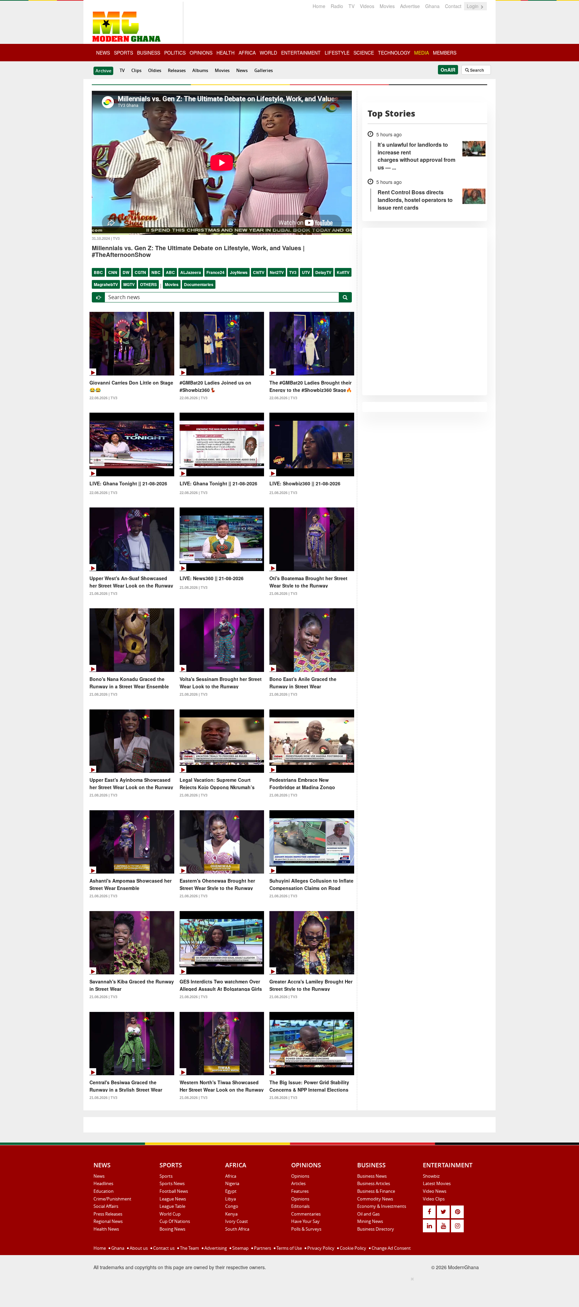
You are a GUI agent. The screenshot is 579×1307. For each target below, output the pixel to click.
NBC (155, 272)
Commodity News (375, 1199)
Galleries (263, 70)
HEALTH (225, 52)
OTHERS (148, 284)
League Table (172, 1206)
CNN (112, 272)
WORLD (268, 52)
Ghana (432, 6)
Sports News (172, 1183)
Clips (136, 70)
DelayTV (323, 272)
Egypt (231, 1191)
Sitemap (240, 1248)
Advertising (215, 1248)
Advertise (410, 6)
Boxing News (172, 1229)
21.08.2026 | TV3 (283, 493)
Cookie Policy (352, 1248)
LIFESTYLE (337, 52)
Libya (230, 1199)
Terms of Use (288, 1248)
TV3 (293, 272)
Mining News (370, 1221)
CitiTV (258, 272)
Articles (298, 1183)
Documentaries (198, 284)
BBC (98, 272)
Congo (231, 1206)
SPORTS (123, 52)
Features (300, 1191)
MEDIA (421, 52)
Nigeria (232, 1183)
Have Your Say (305, 1221)
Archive (103, 71)
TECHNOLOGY (394, 52)
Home (319, 6)
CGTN (140, 272)
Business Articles (373, 1183)
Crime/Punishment (112, 1199)
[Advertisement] (287, 1291)
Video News (434, 1191)
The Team (189, 1248)
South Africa (237, 1229)
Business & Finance (376, 1191)
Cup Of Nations (174, 1221)
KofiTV (343, 272)
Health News (106, 1229)
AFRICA (247, 52)
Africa (230, 1176)
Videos (367, 6)
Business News (372, 1176)
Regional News (108, 1221)
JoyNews (239, 272)
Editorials (300, 1206)
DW (126, 272)
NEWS (103, 52)
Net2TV (277, 272)
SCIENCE (363, 52)
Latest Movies (437, 1183)
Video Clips (434, 1199)
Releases (177, 70)
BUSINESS (148, 52)
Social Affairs (105, 1206)
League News (172, 1199)
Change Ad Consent (391, 1248)
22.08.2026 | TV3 (103, 398)
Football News (173, 1191)
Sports (166, 1176)
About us (138, 1248)
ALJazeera (190, 272)
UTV (306, 272)
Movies (387, 6)
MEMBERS (444, 52)
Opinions (300, 1176)
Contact (453, 6)
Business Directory (375, 1229)
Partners (262, 1248)
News (242, 70)
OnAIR (448, 69)
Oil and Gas (368, 1214)
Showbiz (431, 1176)
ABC (170, 272)
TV (351, 6)
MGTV (129, 284)
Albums (200, 70)
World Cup (170, 1214)
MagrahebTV (106, 284)
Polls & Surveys (306, 1229)
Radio (337, 6)
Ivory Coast (236, 1221)
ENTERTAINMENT (301, 52)
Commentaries (306, 1214)
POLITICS (175, 52)
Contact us (163, 1248)
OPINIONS (201, 52)
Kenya (231, 1214)
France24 (215, 272)
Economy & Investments (381, 1206)
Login (473, 6)
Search (476, 70)
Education (103, 1191)
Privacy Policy (320, 1248)
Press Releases (107, 1214)
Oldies (154, 70)
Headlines (103, 1183)
